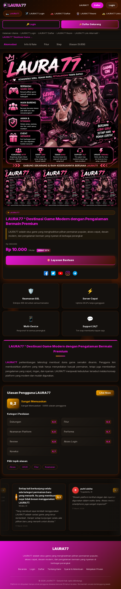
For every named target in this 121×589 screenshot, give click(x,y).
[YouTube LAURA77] (60, 273)
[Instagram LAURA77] (68, 273)
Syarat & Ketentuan (73, 569)
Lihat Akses (105, 393)
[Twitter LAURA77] (53, 273)
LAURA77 (12, 13)
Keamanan (50, 467)
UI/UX (25, 467)
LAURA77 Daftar (60, 13)
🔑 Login (31, 24)
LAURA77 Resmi (86, 13)
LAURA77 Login (34, 13)
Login (112, 5)
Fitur (46, 44)
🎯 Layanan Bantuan (60, 260)
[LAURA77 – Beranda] (14, 5)
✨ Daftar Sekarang (90, 24)
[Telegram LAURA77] (75, 273)
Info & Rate (30, 44)
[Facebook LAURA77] (46, 273)
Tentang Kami (54, 569)
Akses (13, 467)
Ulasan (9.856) (77, 44)
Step (59, 44)
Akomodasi (10, 44)
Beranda (22, 569)
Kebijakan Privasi (94, 569)
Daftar (97, 5)
